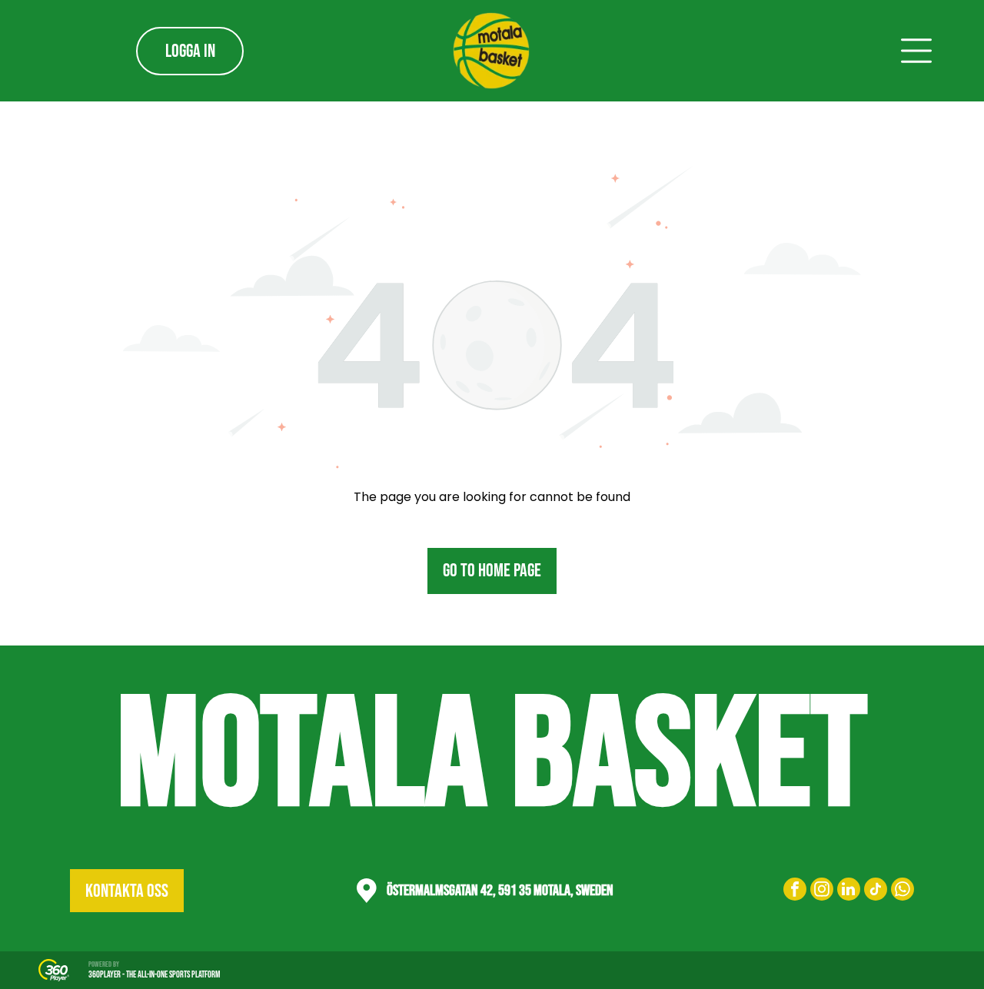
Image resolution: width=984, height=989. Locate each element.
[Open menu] (916, 50)
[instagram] (821, 891)
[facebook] (794, 891)
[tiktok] (875, 891)
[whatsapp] (902, 891)
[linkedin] (848, 891)
